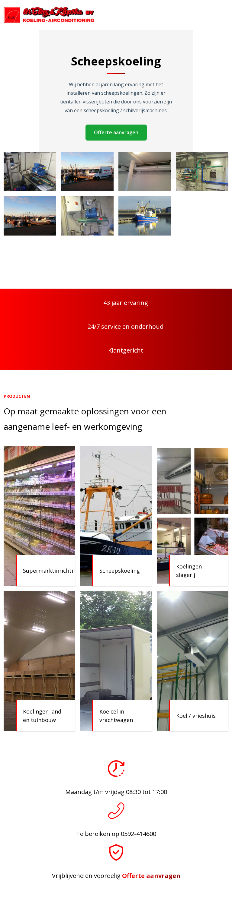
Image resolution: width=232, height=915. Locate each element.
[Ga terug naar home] (49, 15)
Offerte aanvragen (116, 132)
